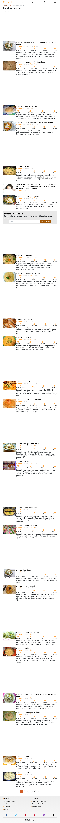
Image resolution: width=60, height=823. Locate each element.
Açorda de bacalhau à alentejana (29, 196)
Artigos (6, 809)
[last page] (38, 791)
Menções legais (36, 806)
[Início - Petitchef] (4, 5)
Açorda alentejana (23, 570)
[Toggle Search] (44, 2)
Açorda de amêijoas (24, 756)
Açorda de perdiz (23, 382)
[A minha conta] (33, 2)
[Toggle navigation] (55, 2)
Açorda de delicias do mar (26, 508)
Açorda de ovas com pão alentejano (30, 62)
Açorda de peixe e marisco (26, 526)
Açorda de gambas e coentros (28, 273)
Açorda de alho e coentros (26, 106)
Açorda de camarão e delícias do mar (31, 712)
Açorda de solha (22, 648)
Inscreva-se (45, 221)
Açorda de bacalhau (24, 773)
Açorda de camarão (24, 255)
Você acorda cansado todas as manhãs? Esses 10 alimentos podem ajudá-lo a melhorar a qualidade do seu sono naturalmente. (36, 186)
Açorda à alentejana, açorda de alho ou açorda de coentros (35, 43)
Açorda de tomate (23, 337)
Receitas (6, 798)
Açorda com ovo (22, 462)
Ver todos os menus (10, 804)
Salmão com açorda (24, 319)
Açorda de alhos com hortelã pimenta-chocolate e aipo (36, 695)
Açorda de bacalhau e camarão (28, 400)
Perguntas (7, 806)
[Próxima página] (34, 791)
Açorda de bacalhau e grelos (27, 632)
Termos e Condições (38, 804)
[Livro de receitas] (23, 2)
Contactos (35, 798)
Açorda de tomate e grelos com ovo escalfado (34, 122)
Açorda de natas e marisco (26, 586)
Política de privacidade (39, 801)
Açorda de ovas (22, 167)
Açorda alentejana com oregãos (28, 444)
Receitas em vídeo (9, 801)
